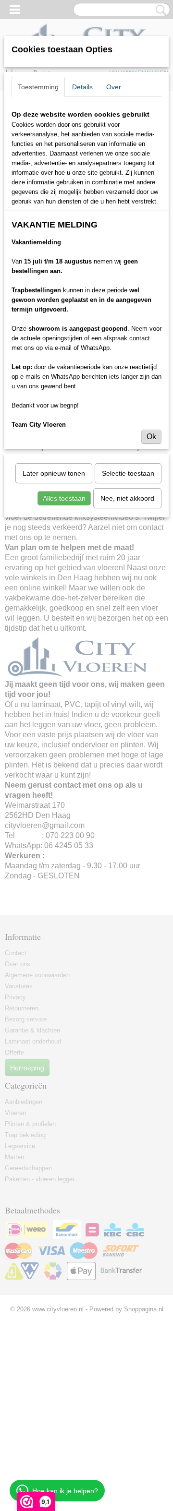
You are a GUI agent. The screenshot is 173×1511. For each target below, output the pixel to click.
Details (82, 87)
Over (113, 87)
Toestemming (38, 87)
